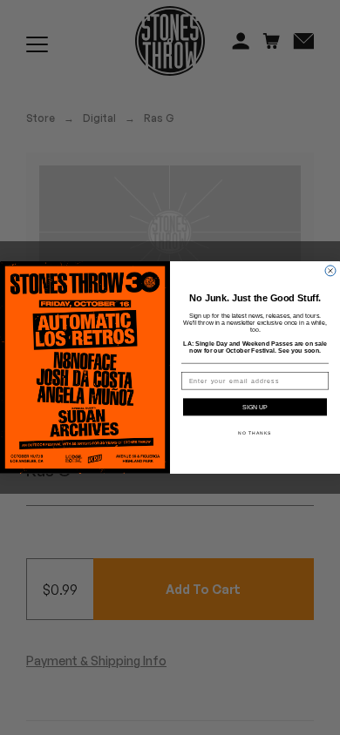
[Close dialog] (330, 271)
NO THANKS (255, 433)
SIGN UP (255, 407)
